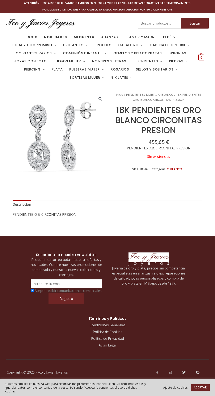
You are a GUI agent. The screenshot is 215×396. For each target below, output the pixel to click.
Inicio (119, 94)
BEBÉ (167, 37)
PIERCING (32, 69)
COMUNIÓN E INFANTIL (82, 53)
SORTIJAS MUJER (84, 77)
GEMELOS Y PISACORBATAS (137, 53)
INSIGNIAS (177, 53)
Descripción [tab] (22, 204)
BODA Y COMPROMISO (32, 45)
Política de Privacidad (107, 338)
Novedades (55, 37)
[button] (100, 99)
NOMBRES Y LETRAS (109, 61)
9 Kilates (119, 77)
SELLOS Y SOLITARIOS (155, 69)
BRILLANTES (73, 45)
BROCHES (102, 45)
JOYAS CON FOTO (30, 61)
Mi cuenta (84, 37)
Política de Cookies (107, 331)
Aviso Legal (108, 345)
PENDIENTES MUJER (141, 94)
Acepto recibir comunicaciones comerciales (68, 290)
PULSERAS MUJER (84, 69)
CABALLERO (128, 45)
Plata (57, 69)
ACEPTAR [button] (200, 387)
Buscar (194, 23)
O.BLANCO (165, 94)
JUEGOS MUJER (67, 61)
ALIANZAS (109, 37)
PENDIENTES (148, 61)
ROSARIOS (120, 69)
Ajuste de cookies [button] (175, 387)
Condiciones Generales (108, 325)
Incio (31, 37)
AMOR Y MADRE (142, 37)
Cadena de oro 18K (168, 45)
